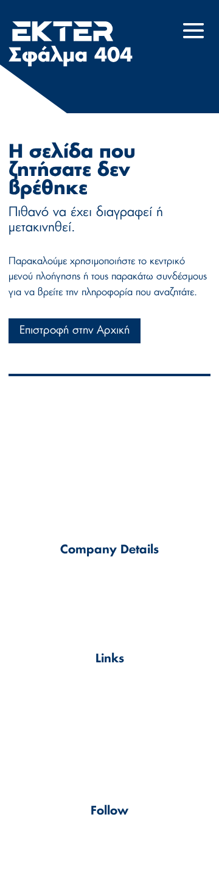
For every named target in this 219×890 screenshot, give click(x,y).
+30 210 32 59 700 (120, 607)
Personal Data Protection (109, 722)
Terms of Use (110, 686)
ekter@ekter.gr (125, 593)
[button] (193, 39)
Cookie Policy (110, 704)
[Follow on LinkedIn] (109, 846)
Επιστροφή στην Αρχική (74, 330)
